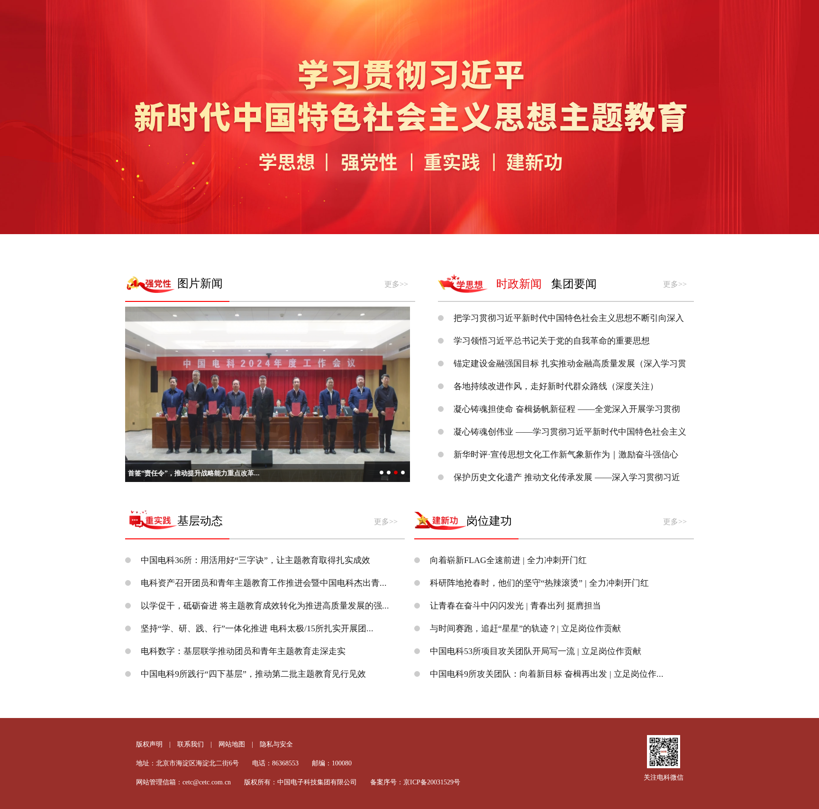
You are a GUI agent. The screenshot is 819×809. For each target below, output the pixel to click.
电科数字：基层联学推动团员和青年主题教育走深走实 (243, 651)
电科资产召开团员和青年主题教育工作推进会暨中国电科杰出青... (264, 583)
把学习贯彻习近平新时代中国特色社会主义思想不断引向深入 (569, 318)
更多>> (396, 284)
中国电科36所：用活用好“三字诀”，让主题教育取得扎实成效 (255, 560)
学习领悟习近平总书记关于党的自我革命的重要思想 (552, 340)
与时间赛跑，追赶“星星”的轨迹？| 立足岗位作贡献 (525, 628)
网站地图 (231, 744)
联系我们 (190, 744)
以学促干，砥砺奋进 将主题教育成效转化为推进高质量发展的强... (265, 605)
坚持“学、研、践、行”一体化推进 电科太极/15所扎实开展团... (257, 628)
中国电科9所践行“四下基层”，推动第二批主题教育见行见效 (253, 674)
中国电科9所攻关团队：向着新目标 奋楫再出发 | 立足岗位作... (547, 674)
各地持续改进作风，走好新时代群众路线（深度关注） (556, 386)
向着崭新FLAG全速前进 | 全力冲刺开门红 (508, 560)
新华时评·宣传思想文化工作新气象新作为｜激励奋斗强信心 (566, 454)
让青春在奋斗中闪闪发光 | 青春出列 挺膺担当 (515, 605)
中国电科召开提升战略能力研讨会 (178, 473)
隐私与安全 (276, 744)
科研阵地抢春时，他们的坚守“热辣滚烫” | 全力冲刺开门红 (539, 583)
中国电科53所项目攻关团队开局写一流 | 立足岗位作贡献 (535, 651)
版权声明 (149, 744)
